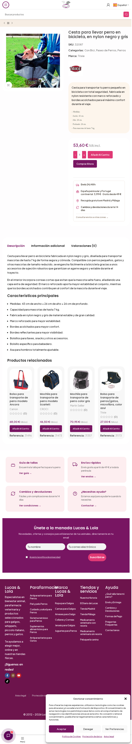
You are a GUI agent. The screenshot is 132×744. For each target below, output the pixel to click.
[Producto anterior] (4, 23)
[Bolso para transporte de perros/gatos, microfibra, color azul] (111, 380)
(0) (25, 413)
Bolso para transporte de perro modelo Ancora (19, 399)
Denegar (88, 728)
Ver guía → (25, 473)
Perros (122, 50)
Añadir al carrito (100, 154)
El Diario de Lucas (89, 603)
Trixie (81, 56)
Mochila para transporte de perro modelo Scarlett (49, 399)
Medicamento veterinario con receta (88, 622)
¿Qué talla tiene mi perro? (114, 595)
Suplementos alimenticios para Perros (39, 629)
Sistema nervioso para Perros (39, 619)
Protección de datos (92, 736)
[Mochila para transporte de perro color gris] (81, 380)
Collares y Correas (64, 619)
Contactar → (89, 505)
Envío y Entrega (113, 602)
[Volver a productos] (8, 23)
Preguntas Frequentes (111, 623)
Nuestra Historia (88, 597)
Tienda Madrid (87, 608)
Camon (14, 409)
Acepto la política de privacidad (45, 557)
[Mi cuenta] (108, 5)
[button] (125, 698)
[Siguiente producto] (12, 23)
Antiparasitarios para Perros (41, 597)
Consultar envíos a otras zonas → (92, 217)
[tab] (16, 245)
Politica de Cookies (71, 736)
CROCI (44, 409)
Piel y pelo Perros (38, 603)
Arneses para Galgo (65, 614)
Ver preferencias (114, 728)
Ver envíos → (88, 476)
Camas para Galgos (65, 608)
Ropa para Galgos (64, 603)
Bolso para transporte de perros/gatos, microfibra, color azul (111, 401)
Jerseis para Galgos (65, 625)
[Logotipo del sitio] (66, 4)
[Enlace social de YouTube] (18, 675)
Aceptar (61, 728)
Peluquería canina (89, 639)
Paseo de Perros (106, 50)
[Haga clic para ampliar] (8, 85)
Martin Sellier (77, 405)
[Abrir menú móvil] (6, 5)
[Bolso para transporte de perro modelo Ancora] (21, 380)
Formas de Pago (113, 616)
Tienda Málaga (87, 614)
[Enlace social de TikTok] (7, 681)
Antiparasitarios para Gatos (41, 639)
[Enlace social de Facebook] (7, 675)
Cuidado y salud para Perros (41, 611)
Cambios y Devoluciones (112, 609)
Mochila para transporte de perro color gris (80, 397)
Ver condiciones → (30, 505)
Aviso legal (109, 736)
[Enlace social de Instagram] (13, 675)
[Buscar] (126, 14)
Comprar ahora (85, 163)
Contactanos (112, 630)
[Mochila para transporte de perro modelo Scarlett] (51, 380)
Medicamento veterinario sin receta (91, 632)
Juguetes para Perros (66, 630)
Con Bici (90, 50)
